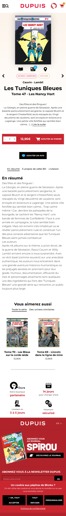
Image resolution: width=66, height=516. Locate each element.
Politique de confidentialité (33, 508)
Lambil (38, 82)
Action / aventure (27, 76)
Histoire (44, 76)
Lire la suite (39, 124)
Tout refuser (34, 500)
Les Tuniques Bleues (33, 88)
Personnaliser (54, 500)
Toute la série (19, 309)
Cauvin (27, 82)
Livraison (54, 168)
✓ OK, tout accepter (14, 500)
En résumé (13, 168)
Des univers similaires (41, 309)
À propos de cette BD (34, 168)
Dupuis (33, 6)
